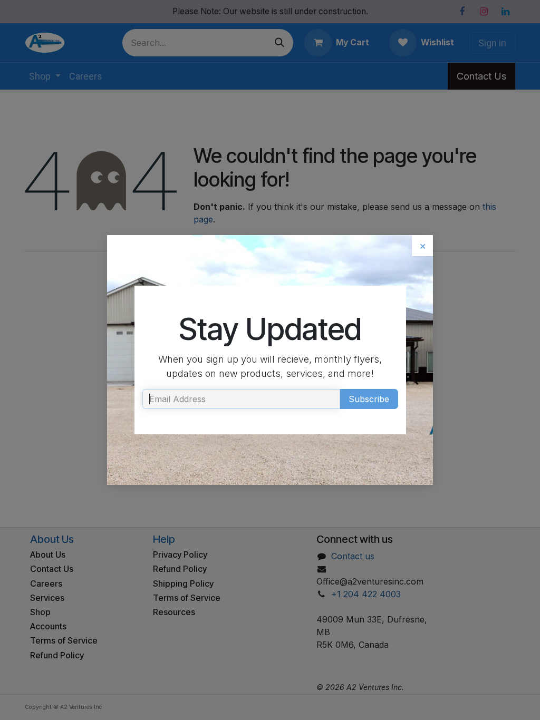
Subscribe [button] (369, 399)
